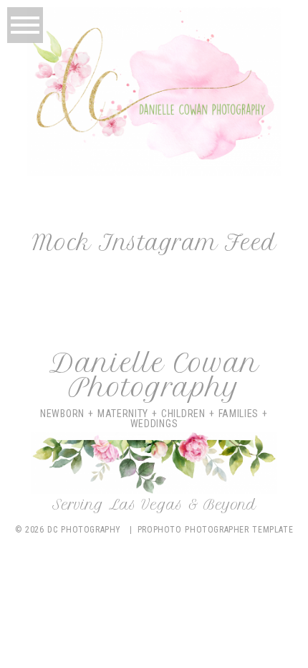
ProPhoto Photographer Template (215, 530)
